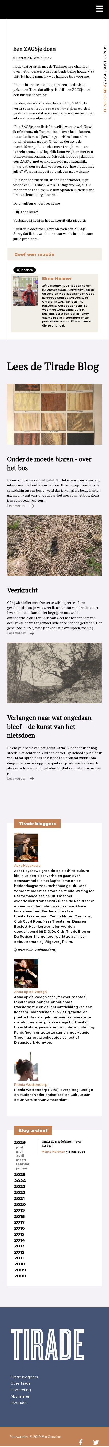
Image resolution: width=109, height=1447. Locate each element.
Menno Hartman (53, 1151)
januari (22, 1168)
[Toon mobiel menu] (100, 9)
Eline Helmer (105, 98)
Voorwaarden (19, 1437)
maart (21, 1160)
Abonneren (20, 1396)
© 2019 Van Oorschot (45, 1437)
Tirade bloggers (24, 1377)
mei (19, 1151)
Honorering (21, 1390)
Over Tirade (21, 1383)
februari (23, 1164)
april (20, 1155)
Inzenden (19, 1402)
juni (19, 1147)
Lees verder (16, 505)
